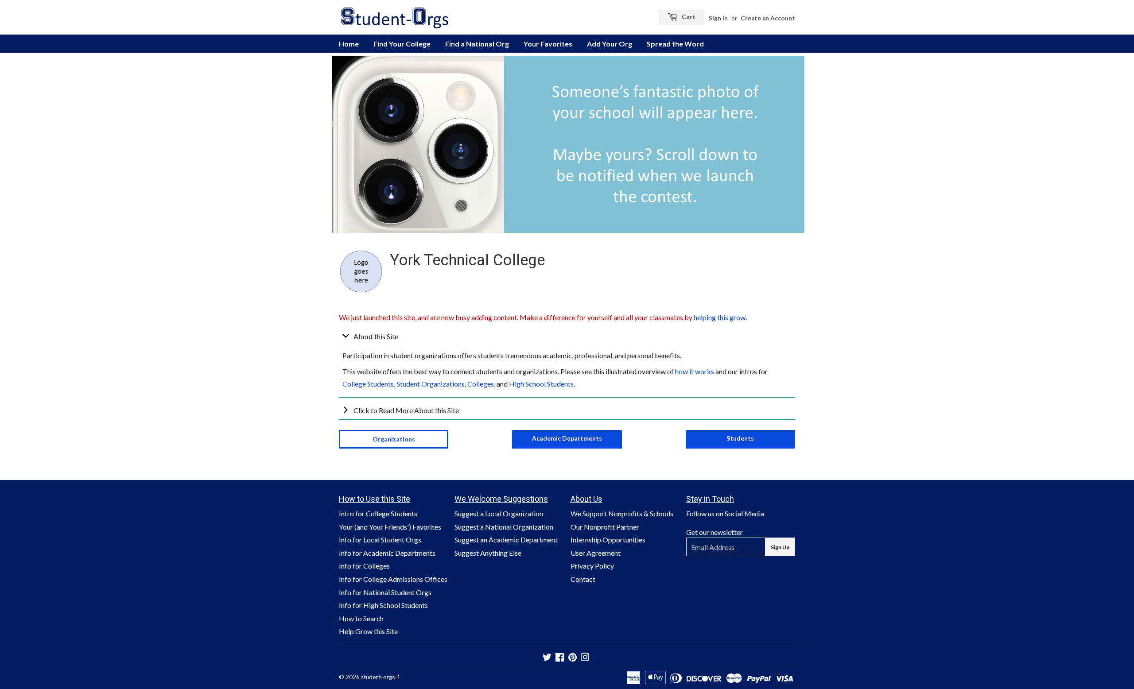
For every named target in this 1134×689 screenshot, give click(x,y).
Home (349, 43)
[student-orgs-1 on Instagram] (585, 658)
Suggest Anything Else (487, 553)
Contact (583, 579)
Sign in (718, 18)
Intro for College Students (378, 513)
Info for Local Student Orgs (380, 539)
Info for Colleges (364, 565)
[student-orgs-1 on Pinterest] (572, 658)
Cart (687, 16)
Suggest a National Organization (503, 527)
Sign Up (780, 547)
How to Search (361, 618)
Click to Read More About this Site (406, 410)
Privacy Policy (592, 565)
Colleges (480, 383)
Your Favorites (548, 43)
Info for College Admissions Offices (393, 579)
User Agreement (596, 553)
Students (740, 438)
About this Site (375, 336)
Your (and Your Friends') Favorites (390, 527)
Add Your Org (609, 43)
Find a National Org (477, 43)
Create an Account (768, 18)
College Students (368, 383)
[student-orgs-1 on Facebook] (559, 658)
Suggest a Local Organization (498, 513)
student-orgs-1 (380, 677)
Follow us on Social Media (725, 513)
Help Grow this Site (368, 631)
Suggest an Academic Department (506, 539)
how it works (694, 371)
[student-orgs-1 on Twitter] (547, 658)
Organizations (394, 439)
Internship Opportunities (608, 539)
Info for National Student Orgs (385, 592)
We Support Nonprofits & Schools (622, 513)
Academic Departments (567, 438)
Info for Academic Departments (387, 553)
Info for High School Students (383, 605)
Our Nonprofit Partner (605, 527)
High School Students (541, 383)
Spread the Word (675, 43)
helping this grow (720, 317)
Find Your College (402, 43)
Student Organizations (430, 383)
